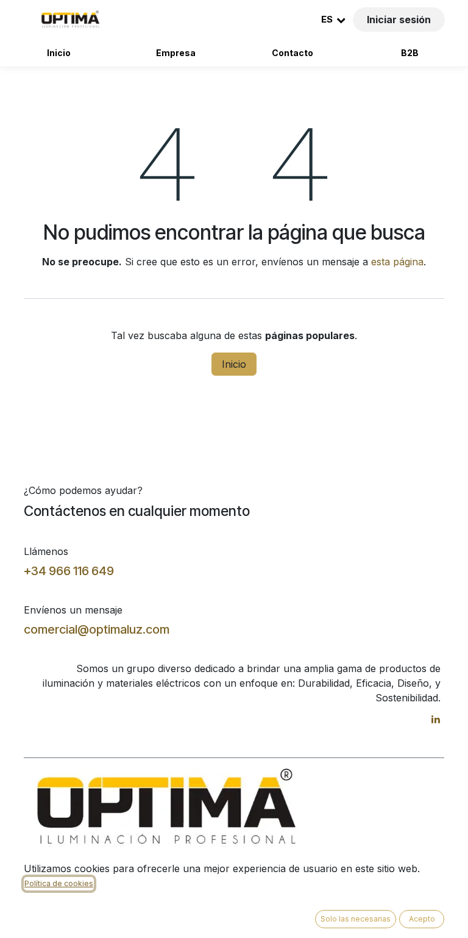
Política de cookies (58, 883)
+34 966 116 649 (69, 571)
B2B (410, 53)
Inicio (59, 53)
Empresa (176, 53)
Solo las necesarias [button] (356, 918)
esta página (397, 262)
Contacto (292, 53)
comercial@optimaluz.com (96, 629)
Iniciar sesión (399, 19)
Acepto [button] (422, 918)
